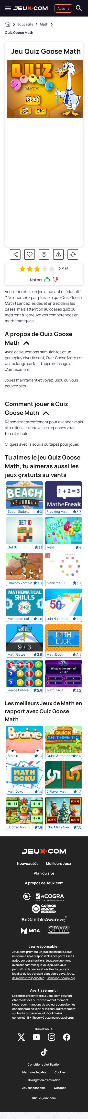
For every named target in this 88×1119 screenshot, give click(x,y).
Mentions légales (34, 1072)
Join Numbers (57, 618)
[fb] (66, 1037)
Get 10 (12, 547)
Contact (60, 1087)
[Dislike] (55, 280)
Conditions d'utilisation (44, 1064)
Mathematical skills (20, 618)
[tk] (44, 1052)
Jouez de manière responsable (43, 976)
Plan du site (44, 873)
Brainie (13, 756)
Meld (50, 547)
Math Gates (16, 654)
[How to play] (44, 254)
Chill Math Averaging (59, 827)
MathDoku (15, 791)
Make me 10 (56, 583)
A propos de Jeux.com (44, 883)
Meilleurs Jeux (58, 863)
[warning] (58, 254)
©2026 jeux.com (44, 1098)
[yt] (36, 1037)
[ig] (51, 1037)
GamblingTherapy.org (61, 978)
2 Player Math (57, 791)
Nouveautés (27, 863)
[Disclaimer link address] (50, 897)
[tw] (21, 1037)
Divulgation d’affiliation (44, 1080)
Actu (61, 8)
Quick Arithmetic (59, 756)
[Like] (47, 280)
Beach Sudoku (19, 511)
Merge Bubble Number (20, 690)
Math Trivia (55, 690)
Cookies (60, 1072)
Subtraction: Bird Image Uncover (20, 827)
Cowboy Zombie (20, 583)
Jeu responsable (33, 1087)
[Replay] (73, 254)
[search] (79, 8)
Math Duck (55, 654)
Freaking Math (57, 511)
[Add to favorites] (30, 254)
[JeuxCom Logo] (30, 8)
